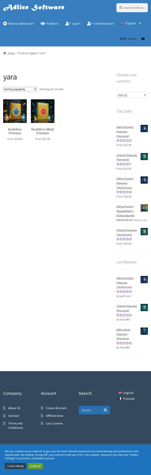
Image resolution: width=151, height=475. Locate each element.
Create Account (56, 408)
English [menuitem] (128, 393)
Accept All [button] (35, 466)
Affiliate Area (54, 416)
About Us (14, 408)
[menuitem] (131, 23)
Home (11, 53)
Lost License (54, 423)
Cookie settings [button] (15, 466)
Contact (13, 416)
